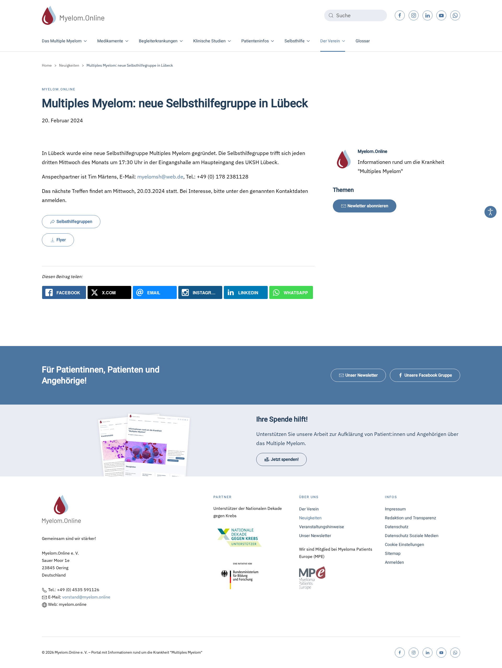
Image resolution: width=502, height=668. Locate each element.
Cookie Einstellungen (404, 545)
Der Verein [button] (330, 41)
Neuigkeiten (310, 518)
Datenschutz (396, 527)
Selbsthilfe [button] (294, 41)
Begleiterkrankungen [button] (158, 41)
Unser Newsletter (361, 375)
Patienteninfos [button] (255, 41)
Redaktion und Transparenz (410, 518)
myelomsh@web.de (160, 176)
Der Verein (309, 509)
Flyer (61, 240)
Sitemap (393, 553)
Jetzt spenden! (285, 459)
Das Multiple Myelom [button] (62, 41)
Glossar (363, 41)
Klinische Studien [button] (209, 41)
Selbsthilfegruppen (74, 221)
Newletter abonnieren (367, 206)
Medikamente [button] (110, 41)
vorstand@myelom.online (86, 597)
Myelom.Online (58, 89)
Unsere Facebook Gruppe (428, 375)
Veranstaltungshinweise (321, 527)
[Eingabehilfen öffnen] (490, 212)
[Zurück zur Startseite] (73, 15)
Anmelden (394, 562)
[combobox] (355, 15)
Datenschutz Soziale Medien (411, 536)
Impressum (395, 509)
